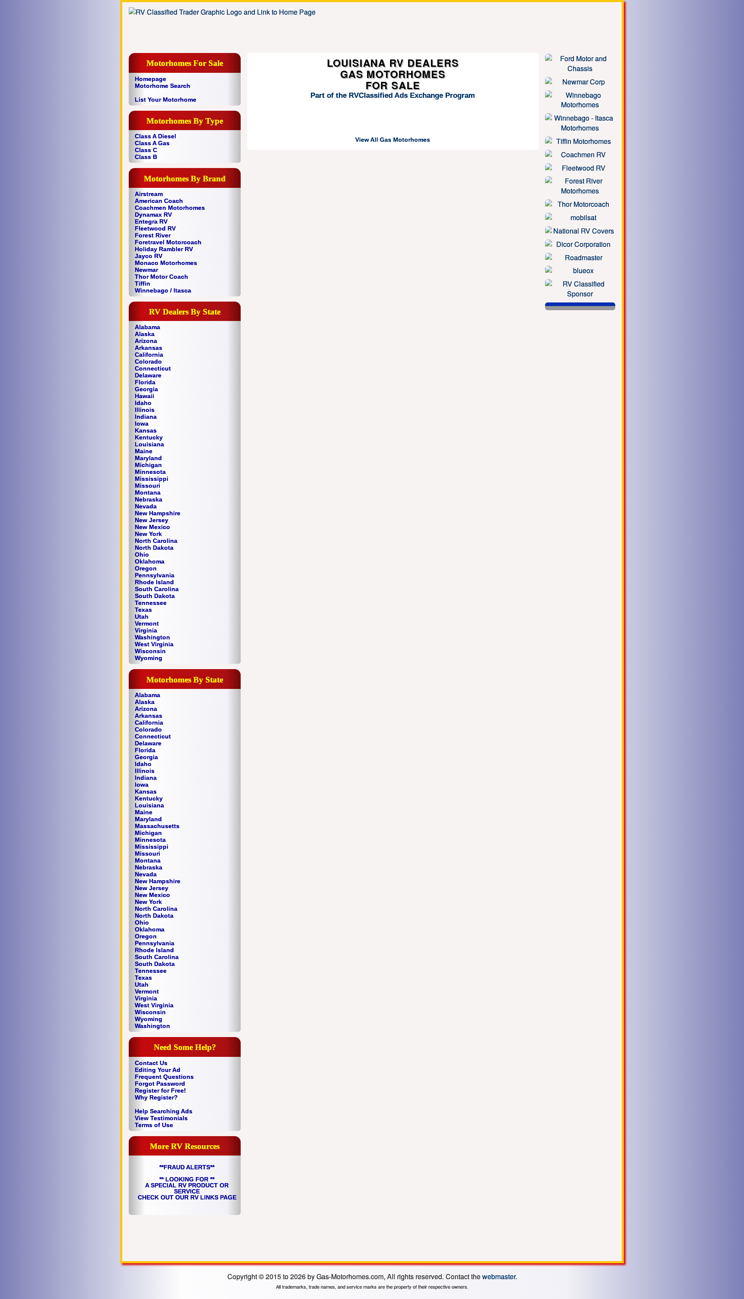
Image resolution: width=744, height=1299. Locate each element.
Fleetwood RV (155, 228)
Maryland (148, 458)
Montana (148, 492)
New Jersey (151, 520)
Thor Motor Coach (161, 276)
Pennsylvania (154, 575)
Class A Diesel (155, 136)
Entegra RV (151, 221)
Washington (152, 637)
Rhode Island (154, 582)
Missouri (147, 485)
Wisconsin (150, 651)
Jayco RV (148, 255)
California (149, 354)
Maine (143, 451)
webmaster (498, 1276)
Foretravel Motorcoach (168, 242)
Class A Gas (152, 143)
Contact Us (151, 1062)
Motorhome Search (162, 85)
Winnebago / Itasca (163, 290)
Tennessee (151, 602)
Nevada (146, 506)
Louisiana (149, 444)
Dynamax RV (153, 214)
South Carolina (157, 589)
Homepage (150, 78)
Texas (143, 609)
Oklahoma (149, 561)
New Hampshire (157, 513)
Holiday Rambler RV (164, 249)
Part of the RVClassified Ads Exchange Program (392, 95)
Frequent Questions (164, 1076)
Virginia (146, 630)
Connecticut (153, 368)
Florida (145, 382)
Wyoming (148, 657)
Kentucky (149, 437)
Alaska (145, 333)
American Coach (159, 200)
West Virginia (154, 644)
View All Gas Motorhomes (392, 139)
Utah (142, 616)
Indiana (146, 416)
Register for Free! (160, 1090)
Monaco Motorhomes (166, 262)
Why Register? (156, 1097)
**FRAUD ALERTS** (186, 1167)
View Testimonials (161, 1118)
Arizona (146, 340)
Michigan (148, 464)
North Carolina (156, 540)
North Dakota (154, 547)
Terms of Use (154, 1124)
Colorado (148, 361)
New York (148, 533)
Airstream (149, 193)
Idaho (143, 402)
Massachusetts (157, 825)
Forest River (152, 235)
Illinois (145, 409)
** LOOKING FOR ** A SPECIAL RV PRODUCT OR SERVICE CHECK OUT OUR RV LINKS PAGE (187, 1188)
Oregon (146, 568)
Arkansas (148, 347)
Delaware (148, 375)
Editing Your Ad (157, 1069)
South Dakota (155, 595)
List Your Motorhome (165, 99)
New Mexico (152, 526)
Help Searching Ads (163, 1111)
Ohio (142, 554)
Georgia (146, 389)
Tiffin (142, 283)
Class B (146, 156)
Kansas (146, 430)
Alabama (147, 327)
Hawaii (144, 396)
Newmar (146, 269)
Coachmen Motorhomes (170, 207)
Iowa (142, 423)
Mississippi (151, 478)
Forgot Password (160, 1083)
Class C (146, 149)
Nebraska (148, 499)
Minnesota (150, 471)
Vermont (147, 623)
